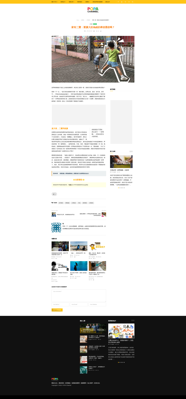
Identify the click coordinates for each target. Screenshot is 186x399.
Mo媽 (91, 359)
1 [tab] (118, 187)
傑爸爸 (54, 256)
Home (78, 20)
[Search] (132, 2)
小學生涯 (73, 202)
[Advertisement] (79, 115)
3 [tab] (121, 187)
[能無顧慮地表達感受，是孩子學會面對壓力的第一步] (60, 246)
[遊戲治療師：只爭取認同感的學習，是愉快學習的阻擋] (104, 214)
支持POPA (97, 383)
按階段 (87, 1)
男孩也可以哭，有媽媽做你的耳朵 (65, 214)
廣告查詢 (61, 383)
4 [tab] (122, 187)
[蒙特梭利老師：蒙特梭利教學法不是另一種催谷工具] (97, 266)
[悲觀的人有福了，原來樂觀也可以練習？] (83, 370)
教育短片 (63, 1)
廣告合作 (107, 1)
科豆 (72, 255)
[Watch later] (129, 2)
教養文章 (71, 1)
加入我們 (90, 383)
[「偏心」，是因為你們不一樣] (78, 246)
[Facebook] (118, 2)
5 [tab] (124, 187)
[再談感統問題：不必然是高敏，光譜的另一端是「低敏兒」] (83, 359)
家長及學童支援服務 (98, 1)
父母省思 (91, 202)
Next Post (104, 210)
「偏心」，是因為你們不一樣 (77, 253)
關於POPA (54, 383)
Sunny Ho (92, 370)
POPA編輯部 (92, 256)
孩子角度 (61, 202)
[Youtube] (122, 2)
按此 (70, 184)
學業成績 (67, 202)
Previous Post (55, 210)
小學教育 (88, 20)
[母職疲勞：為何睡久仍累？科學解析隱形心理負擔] (83, 349)
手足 (79, 202)
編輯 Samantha (93, 339)
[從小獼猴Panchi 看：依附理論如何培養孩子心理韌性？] (83, 339)
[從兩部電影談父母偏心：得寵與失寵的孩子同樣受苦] (93, 328)
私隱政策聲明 (76, 383)
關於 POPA (54, 1)
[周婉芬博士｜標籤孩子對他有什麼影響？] (60, 266)
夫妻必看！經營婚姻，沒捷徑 (119, 170)
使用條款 (67, 383)
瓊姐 (85, 331)
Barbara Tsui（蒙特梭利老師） (96, 276)
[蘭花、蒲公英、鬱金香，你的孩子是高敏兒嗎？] (97, 246)
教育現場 (85, 202)
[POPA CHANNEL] (93, 9)
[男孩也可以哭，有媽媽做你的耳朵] (54, 214)
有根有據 (79, 1)
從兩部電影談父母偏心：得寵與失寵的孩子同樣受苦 (98, 330)
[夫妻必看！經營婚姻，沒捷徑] (121, 161)
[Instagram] (125, 2)
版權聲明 (83, 383)
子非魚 (72, 276)
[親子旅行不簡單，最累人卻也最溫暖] (78, 266)
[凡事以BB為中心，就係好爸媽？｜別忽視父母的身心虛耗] (121, 331)
